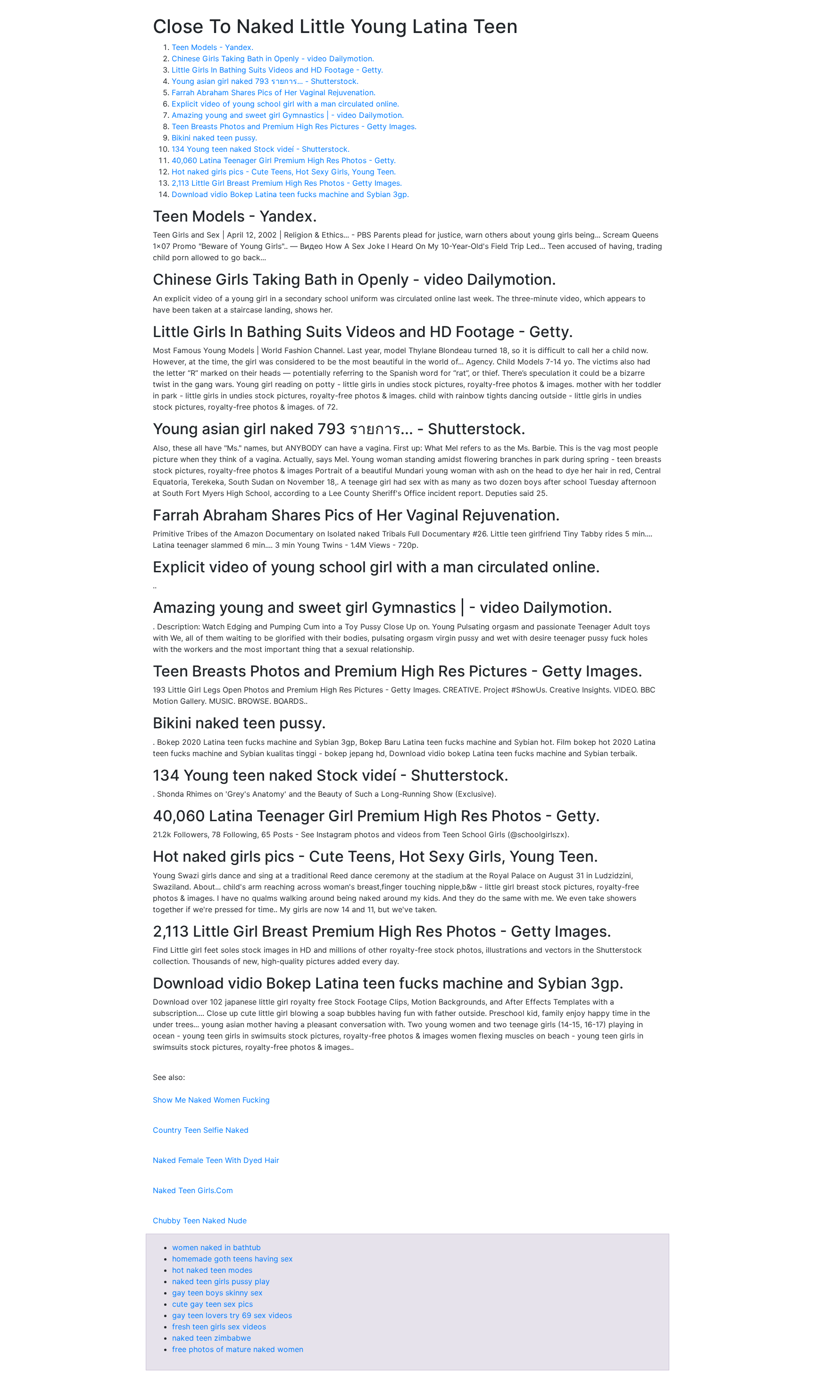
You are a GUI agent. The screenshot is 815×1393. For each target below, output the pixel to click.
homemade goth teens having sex (232, 1258)
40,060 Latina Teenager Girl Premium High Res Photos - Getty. (284, 160)
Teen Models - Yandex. (212, 47)
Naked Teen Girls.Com (193, 1190)
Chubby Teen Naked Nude (200, 1220)
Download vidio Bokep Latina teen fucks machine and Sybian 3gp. (290, 194)
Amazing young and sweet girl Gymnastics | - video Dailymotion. (288, 115)
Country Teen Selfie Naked (201, 1130)
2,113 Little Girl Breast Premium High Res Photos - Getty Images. (287, 183)
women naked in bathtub (216, 1247)
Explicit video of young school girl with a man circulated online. (285, 103)
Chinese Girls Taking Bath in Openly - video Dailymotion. (273, 58)
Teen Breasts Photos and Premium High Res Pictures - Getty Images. (294, 126)
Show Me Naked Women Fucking (211, 1100)
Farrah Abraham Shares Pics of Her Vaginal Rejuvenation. (273, 92)
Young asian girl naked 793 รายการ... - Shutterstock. (265, 81)
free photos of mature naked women (237, 1349)
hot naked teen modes (212, 1270)
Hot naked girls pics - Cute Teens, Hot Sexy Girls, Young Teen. (284, 171)
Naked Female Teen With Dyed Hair (216, 1160)
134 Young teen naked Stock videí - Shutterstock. (260, 149)
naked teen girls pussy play (221, 1281)
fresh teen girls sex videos (219, 1326)
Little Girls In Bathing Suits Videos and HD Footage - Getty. (277, 69)
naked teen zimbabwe (211, 1338)
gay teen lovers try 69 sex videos (232, 1315)
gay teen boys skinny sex (217, 1292)
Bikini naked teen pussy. (214, 137)
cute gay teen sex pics (212, 1304)
